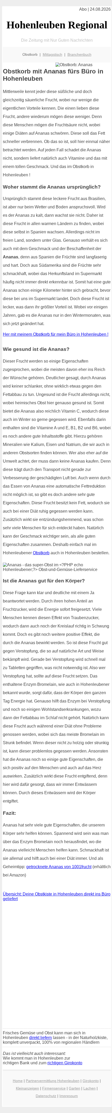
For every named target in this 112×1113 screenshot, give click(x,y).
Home (18, 1081)
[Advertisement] (56, 966)
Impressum (68, 1096)
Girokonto (91, 1081)
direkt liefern (40, 1037)
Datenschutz (46, 1096)
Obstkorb (41, 553)
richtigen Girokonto (64, 1063)
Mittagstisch (52, 54)
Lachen (89, 1088)
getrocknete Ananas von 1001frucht (58, 867)
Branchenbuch (79, 54)
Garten (74, 1088)
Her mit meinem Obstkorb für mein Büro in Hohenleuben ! (55, 334)
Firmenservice (54, 1088)
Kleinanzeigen (27, 1088)
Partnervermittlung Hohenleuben (52, 1081)
